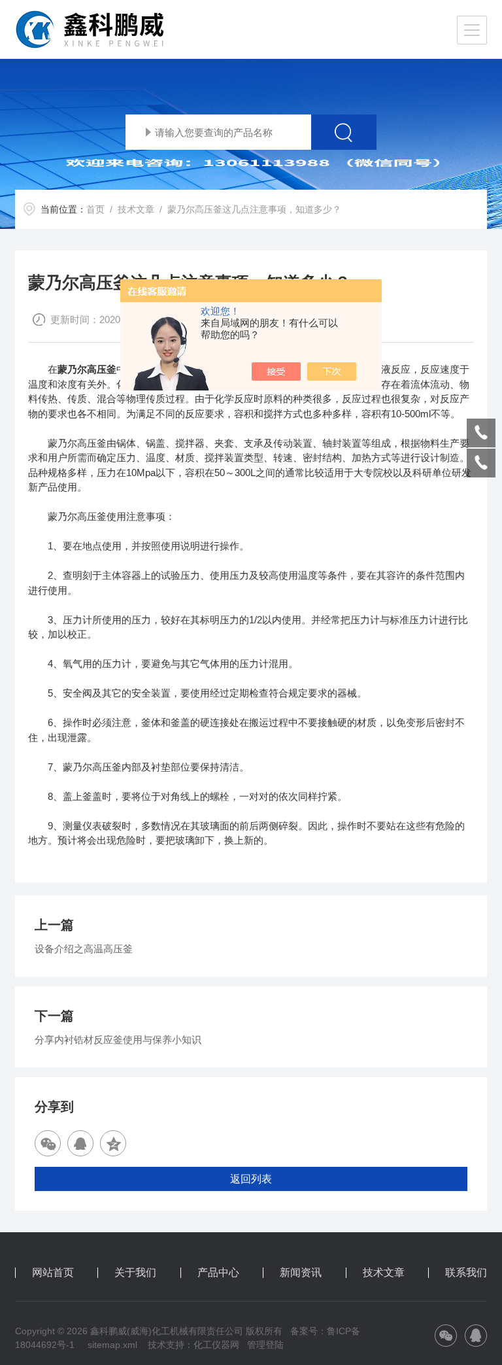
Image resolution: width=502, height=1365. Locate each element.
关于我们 (135, 1273)
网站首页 (53, 1273)
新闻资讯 (301, 1273)
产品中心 (218, 1273)
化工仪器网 (216, 1344)
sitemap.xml (112, 1344)
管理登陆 (265, 1344)
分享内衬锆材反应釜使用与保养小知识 (118, 1039)
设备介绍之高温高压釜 (84, 948)
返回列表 (251, 1178)
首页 (95, 209)
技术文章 (136, 209)
